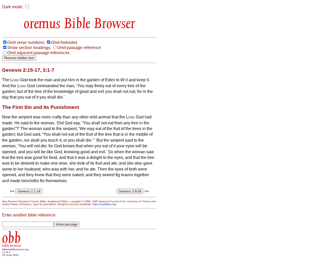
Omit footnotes (64, 42)
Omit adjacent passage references (38, 53)
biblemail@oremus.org (15, 249)
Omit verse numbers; (26, 42)
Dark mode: (12, 7)
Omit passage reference (79, 47)
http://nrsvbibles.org (104, 204)
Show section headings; (29, 47)
